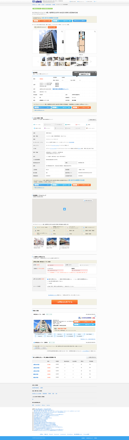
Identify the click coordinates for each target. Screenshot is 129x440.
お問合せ (41, 434)
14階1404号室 (36, 364)
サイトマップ (56, 434)
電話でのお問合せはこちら (39, 110)
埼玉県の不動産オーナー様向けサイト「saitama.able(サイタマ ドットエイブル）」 (46, 415)
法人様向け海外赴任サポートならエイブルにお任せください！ (43, 413)
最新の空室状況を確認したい (66, 279)
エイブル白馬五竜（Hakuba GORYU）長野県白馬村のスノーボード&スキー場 (46, 425)
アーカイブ (51, 434)
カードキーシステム (55, 145)
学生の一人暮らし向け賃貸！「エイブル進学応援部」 (42, 416)
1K (32, 399)
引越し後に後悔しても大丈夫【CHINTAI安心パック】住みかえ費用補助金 (45, 424)
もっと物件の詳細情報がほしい (81, 279)
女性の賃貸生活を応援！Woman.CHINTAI (40, 421)
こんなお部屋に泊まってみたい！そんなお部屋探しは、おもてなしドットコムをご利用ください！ (48, 414)
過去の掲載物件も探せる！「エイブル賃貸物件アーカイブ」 (43, 417)
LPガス (79, 148)
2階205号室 (35, 377)
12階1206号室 (36, 367)
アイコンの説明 (86, 434)
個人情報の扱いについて (52, 295)
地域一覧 (46, 434)
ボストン (43, 405)
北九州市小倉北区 (35, 387)
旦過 (53, 393)
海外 (33, 405)
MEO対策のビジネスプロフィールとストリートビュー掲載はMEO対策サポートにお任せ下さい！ (48, 430)
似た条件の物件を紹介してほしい (56, 281)
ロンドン (48, 405)
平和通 (49, 393)
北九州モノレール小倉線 (36, 393)
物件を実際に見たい (53, 279)
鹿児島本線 (45, 393)
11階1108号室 (36, 371)
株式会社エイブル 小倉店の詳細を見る (88, 339)
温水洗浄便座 (71, 142)
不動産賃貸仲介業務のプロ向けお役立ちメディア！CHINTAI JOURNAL (44, 423)
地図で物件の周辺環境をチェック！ (61, 89)
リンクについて (63, 434)
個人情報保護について (78, 434)
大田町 (41, 387)
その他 (50, 283)
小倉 (56, 393)
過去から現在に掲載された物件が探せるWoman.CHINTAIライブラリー (44, 422)
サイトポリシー (70, 434)
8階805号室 (35, 374)
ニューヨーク (37, 405)
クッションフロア (53, 148)
